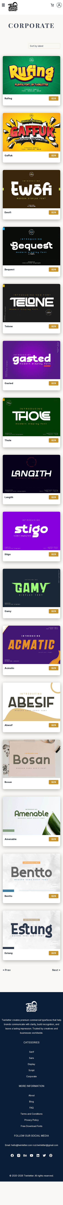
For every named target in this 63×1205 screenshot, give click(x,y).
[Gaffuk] (31, 132)
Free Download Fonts (31, 1126)
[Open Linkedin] (38, 1156)
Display (31, 1064)
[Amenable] (31, 816)
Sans (31, 1058)
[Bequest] (31, 246)
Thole (8, 440)
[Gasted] (31, 360)
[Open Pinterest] (51, 1156)
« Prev (7, 970)
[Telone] (31, 303)
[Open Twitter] (44, 1156)
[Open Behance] (25, 1156)
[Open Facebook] (12, 1156)
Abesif (9, 725)
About (32, 1095)
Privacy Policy (31, 1120)
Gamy (8, 611)
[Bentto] (31, 873)
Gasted (9, 383)
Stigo (8, 554)
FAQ (32, 1107)
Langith (9, 497)
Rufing (8, 98)
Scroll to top (60, 1202)
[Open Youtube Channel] (31, 1156)
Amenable (11, 839)
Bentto (8, 896)
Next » (56, 970)
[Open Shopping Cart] (52, 5)
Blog (31, 1101)
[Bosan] (31, 759)
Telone (9, 326)
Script (31, 1070)
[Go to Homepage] (12, 11)
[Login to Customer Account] (59, 5)
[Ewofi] (31, 189)
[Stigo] (31, 531)
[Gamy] (31, 588)
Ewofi (8, 212)
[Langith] (31, 474)
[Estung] (31, 929)
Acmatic (9, 668)
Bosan (8, 782)
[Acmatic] (31, 645)
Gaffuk (9, 155)
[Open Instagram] (18, 1156)
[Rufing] (31, 75)
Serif (31, 1052)
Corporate (31, 1076)
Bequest (9, 269)
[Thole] (31, 417)
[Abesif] (31, 702)
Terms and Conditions (31, 1114)
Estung (9, 953)
